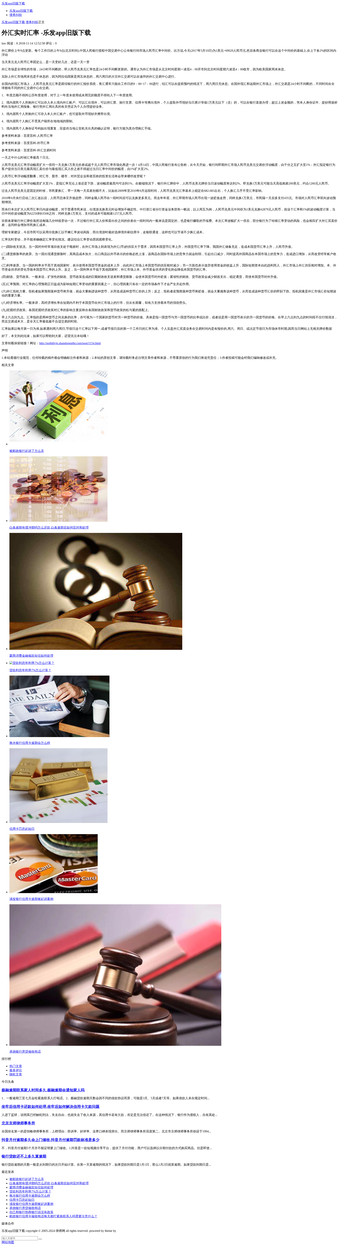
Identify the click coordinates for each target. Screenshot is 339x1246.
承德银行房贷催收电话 (25, 1208)
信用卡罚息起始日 (22, 1199)
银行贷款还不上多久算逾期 (24, 1156)
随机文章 (15, 1074)
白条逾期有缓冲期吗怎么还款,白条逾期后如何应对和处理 (49, 1183)
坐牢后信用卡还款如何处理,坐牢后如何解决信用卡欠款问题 (50, 1107)
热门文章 (15, 1066)
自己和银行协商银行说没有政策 (31, 1212)
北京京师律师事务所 (18, 1123)
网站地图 (8, 1242)
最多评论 (15, 1070)
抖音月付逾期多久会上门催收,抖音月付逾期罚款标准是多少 (50, 1140)
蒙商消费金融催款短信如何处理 (31, 1187)
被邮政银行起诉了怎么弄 (26, 1179)
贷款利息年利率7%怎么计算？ (30, 1191)
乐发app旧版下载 (13, 3)
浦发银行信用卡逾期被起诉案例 (31, 1204)
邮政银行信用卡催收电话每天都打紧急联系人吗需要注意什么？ (53, 1216)
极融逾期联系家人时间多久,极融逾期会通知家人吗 (43, 1090)
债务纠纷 (15, 15)
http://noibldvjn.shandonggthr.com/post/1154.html (70, 343)
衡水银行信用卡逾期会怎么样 (29, 1195)
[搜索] (40, 1239)
